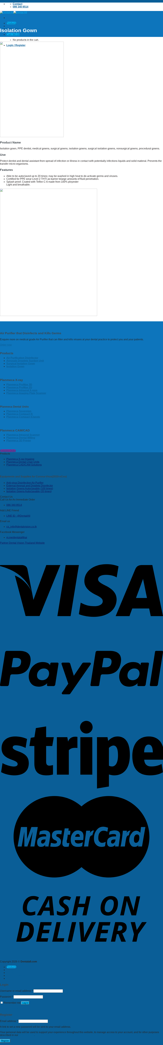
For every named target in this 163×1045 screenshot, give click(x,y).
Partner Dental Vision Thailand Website (22, 543)
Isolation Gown (15, 366)
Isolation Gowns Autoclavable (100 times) (29, 488)
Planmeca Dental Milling (20, 437)
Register (5, 1041)
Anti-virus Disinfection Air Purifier (24, 482)
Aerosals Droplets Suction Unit (25, 360)
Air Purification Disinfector (22, 357)
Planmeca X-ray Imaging (20, 459)
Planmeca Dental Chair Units (22, 462)
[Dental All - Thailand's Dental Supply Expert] (13, 12)
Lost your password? (11, 1008)
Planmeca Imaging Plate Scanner (26, 393)
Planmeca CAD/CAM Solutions (24, 464)
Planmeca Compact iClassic (23, 417)
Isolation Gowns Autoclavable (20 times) (29, 491)
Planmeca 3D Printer (18, 440)
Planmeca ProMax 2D (19, 387)
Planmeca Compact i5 (19, 414)
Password (6, 996)
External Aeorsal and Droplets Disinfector (29, 485)
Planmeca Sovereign (18, 411)
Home (10, 972)
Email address (9, 1021)
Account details (15, 975)
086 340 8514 (14, 505)
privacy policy (26, 1035)
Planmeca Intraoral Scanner (23, 434)
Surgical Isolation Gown (20, 363)
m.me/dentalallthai (16, 537)
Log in (25, 1003)
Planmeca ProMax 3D (19, 384)
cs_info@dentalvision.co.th (21, 526)
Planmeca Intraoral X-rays (21, 390)
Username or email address (16, 990)
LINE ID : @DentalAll (18, 515)
